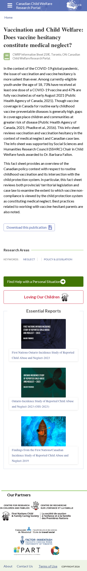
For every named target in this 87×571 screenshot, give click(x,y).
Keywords (11, 259)
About (8, 566)
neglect (29, 259)
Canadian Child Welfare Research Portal (34, 6)
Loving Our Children (42, 297)
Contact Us (25, 566)
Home (8, 17)
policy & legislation (58, 259)
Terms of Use (48, 566)
